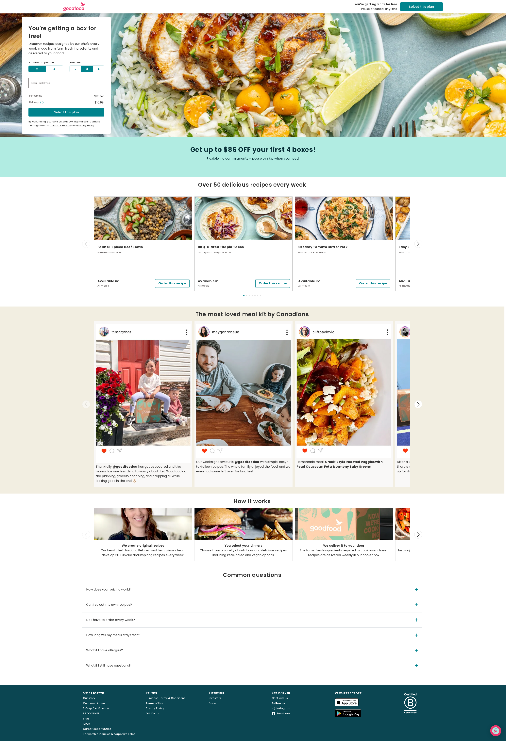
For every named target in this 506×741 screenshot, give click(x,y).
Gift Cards (152, 713)
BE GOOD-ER (91, 713)
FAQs (86, 724)
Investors (215, 698)
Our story (89, 698)
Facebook (283, 713)
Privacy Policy (85, 125)
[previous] (86, 244)
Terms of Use (154, 703)
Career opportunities (97, 729)
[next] (418, 244)
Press (212, 703)
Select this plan (421, 6)
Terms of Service (60, 125)
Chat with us (280, 698)
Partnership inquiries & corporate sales (109, 734)
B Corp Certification (96, 708)
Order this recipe (172, 283)
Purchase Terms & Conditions (165, 698)
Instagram (283, 708)
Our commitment (94, 703)
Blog (86, 718)
